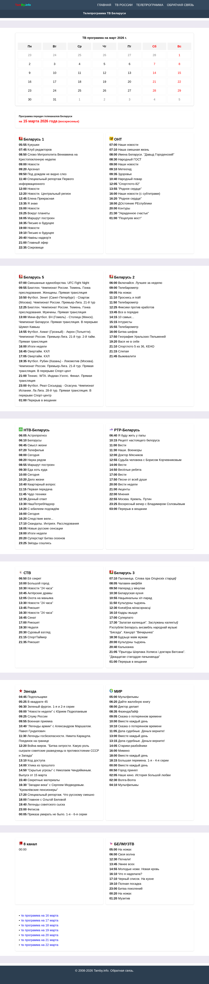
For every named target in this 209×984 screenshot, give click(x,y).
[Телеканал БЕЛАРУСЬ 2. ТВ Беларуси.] (111, 277)
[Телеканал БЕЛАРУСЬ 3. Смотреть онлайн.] (111, 573)
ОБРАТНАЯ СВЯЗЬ (180, 5)
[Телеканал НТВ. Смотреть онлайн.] (21, 430)
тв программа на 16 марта (39, 915)
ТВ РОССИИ (123, 5)
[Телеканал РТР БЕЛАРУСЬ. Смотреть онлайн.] (111, 430)
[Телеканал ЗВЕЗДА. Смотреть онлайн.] (21, 691)
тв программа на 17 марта (39, 920)
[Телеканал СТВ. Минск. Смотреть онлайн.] (21, 573)
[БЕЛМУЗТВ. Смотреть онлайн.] (111, 844)
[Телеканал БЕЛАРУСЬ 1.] (21, 139)
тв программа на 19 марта (39, 930)
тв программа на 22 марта (39, 945)
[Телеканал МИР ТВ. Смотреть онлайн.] (111, 691)
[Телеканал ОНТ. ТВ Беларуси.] (111, 139)
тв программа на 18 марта (39, 925)
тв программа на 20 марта (39, 935)
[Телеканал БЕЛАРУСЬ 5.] (21, 277)
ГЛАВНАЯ (104, 5)
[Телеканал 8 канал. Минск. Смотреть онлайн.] (21, 844)
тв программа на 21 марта (39, 940)
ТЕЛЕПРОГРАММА (149, 5)
